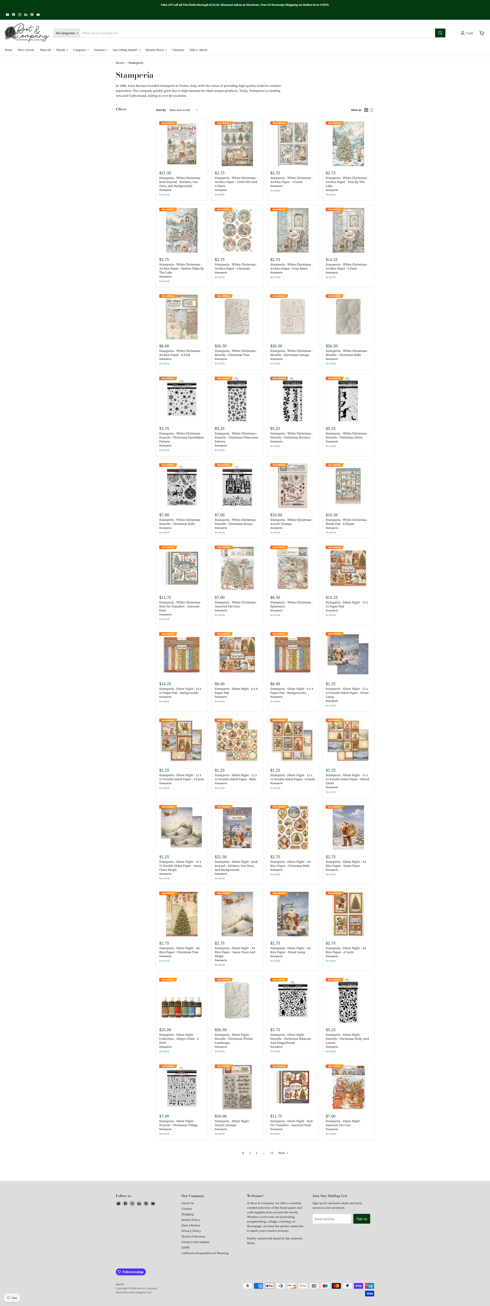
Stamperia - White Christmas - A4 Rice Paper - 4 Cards (291, 180)
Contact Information (195, 1242)
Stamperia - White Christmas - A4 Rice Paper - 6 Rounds (236, 266)
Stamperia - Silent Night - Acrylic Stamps (233, 1123)
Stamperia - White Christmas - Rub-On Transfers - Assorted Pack (180, 606)
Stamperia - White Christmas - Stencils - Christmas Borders (291, 435)
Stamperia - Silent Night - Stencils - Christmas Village (178, 1123)
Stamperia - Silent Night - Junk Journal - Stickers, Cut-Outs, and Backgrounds (236, 865)
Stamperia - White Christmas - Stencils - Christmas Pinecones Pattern (236, 437)
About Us (187, 1203)
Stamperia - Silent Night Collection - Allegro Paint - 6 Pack (179, 1038)
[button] (468, 33)
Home (8, 50)
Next (282, 1153)
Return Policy (190, 1220)
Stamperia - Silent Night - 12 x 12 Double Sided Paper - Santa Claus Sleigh (180, 865)
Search (120, 1284)
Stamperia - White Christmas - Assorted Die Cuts (236, 604)
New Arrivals (26, 50)
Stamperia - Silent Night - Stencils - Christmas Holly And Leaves (347, 1038)
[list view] (371, 110)
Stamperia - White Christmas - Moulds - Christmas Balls (347, 353)
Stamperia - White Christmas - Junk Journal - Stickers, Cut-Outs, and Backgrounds (180, 182)
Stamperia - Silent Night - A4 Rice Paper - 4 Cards (346, 950)
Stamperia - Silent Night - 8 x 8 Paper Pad (236, 691)
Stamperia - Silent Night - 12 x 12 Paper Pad (347, 604)
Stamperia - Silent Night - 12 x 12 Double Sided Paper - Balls (236, 777)
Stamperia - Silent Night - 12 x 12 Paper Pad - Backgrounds (180, 691)
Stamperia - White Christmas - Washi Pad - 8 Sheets (347, 522)
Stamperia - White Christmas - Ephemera (291, 604)
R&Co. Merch (198, 50)
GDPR (185, 1247)
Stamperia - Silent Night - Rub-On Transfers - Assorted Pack (292, 1123)
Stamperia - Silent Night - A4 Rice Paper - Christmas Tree (179, 950)
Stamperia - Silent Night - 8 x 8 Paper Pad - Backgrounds (291, 691)
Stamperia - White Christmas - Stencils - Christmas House (236, 522)
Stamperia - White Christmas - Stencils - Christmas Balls (180, 522)
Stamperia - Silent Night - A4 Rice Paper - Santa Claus (346, 863)
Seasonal (99, 50)
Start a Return (190, 1225)
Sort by (161, 109)
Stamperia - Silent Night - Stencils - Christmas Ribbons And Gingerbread (290, 1038)
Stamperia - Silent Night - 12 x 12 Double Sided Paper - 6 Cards (292, 777)
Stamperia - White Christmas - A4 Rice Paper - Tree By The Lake (347, 182)
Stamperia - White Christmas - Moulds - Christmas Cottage (291, 353)
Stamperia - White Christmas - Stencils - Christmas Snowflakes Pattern (181, 437)
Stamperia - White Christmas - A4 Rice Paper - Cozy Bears (291, 266)
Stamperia (165, 190)
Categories (80, 50)
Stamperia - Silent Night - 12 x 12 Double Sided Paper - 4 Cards (181, 777)
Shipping (187, 1214)
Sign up (361, 1219)
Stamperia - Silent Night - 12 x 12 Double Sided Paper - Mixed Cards (347, 779)
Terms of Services (193, 1236)
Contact (186, 1209)
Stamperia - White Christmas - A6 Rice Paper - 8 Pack (180, 353)
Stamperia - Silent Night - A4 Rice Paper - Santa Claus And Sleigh (235, 952)
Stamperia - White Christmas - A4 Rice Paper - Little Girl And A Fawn (236, 182)
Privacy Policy (191, 1231)
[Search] (440, 33)
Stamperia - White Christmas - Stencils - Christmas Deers (347, 435)
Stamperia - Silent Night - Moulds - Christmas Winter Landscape (234, 1038)
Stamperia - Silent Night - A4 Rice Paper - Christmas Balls (290, 863)
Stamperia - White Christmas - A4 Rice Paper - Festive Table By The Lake (181, 268)
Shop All (45, 50)
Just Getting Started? (125, 50)
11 (271, 1153)
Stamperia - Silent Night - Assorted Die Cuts (344, 1123)
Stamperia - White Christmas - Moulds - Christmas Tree (236, 353)
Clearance (178, 50)
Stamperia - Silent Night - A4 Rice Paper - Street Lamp (290, 950)
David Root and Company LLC (134, 1292)
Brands (61, 50)
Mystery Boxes (155, 50)
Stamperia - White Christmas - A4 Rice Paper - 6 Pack (347, 266)
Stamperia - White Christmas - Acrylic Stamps (291, 522)
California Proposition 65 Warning (205, 1253)
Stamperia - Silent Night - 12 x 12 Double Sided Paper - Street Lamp (347, 693)
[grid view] (366, 110)
